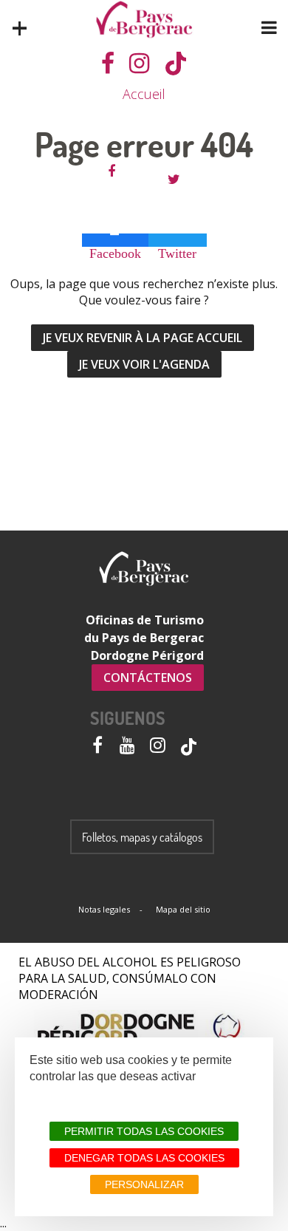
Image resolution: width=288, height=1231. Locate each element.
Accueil (144, 94)
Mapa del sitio (183, 909)
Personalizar (144, 1184)
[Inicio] (144, 19)
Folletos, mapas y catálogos (142, 837)
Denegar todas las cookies (144, 1158)
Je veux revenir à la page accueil (142, 338)
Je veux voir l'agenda (144, 364)
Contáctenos (147, 677)
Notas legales (104, 909)
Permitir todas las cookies (144, 1131)
